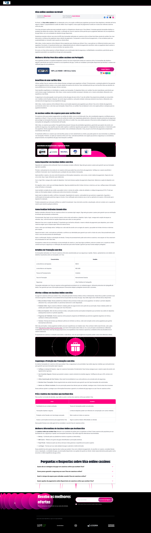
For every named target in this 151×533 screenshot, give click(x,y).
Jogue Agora (105, 69)
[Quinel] (64, 152)
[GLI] (86, 152)
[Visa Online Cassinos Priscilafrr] (6, 2)
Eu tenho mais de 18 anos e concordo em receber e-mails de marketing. (89, 504)
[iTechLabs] (75, 152)
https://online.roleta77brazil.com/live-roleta (50, 328)
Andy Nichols (76, 16)
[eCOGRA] (53, 152)
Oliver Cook (47, 16)
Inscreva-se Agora (104, 500)
